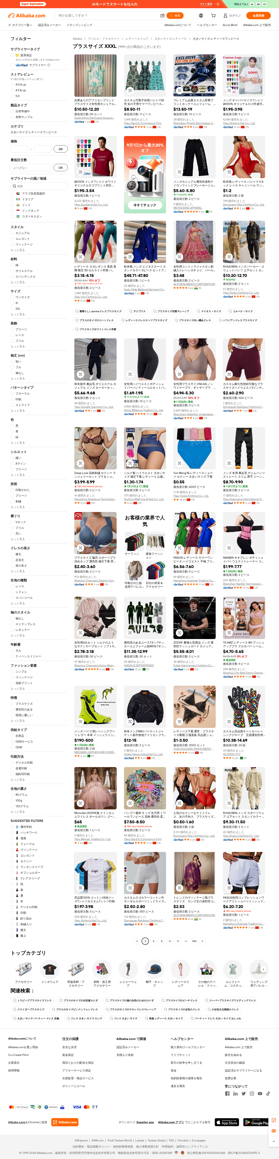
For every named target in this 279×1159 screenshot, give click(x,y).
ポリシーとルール (73, 1086)
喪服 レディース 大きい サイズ (166, 1018)
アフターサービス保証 (76, 1070)
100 (194, 941)
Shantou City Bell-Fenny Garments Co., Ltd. (244, 672)
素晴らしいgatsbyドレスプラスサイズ (100, 311)
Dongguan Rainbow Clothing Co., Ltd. (244, 406)
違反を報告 (178, 1086)
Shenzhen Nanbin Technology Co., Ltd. (244, 583)
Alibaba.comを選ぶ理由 (23, 1047)
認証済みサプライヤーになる (243, 1070)
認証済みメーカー (127, 1047)
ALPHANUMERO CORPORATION (194, 284)
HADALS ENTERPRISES (139, 665)
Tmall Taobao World (119, 1140)
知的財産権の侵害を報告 (186, 1078)
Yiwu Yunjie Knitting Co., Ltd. (191, 495)
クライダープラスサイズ (30, 1009)
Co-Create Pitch (18, 1055)
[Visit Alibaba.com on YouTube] (260, 1093)
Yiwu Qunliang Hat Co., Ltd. (91, 204)
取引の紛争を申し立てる (186, 1062)
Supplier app (145, 1122)
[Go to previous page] (137, 941)
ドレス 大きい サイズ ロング (86, 1018)
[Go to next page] (202, 941)
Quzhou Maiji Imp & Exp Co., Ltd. (144, 499)
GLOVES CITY (231, 754)
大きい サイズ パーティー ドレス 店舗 (38, 1018)
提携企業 (230, 1078)
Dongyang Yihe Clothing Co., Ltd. (243, 204)
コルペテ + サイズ (243, 311)
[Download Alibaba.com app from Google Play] (257, 1122)
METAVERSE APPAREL (187, 207)
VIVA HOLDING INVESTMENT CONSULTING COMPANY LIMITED (194, 749)
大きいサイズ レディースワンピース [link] (216, 38)
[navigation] (39, 490)
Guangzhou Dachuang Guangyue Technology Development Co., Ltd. (95, 117)
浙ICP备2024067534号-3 (244, 1152)
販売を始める (233, 1055)
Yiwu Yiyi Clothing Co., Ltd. (90, 296)
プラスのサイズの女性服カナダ (81, 1000)
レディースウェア (137, 38)
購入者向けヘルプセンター (188, 1047)
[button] (162, 15)
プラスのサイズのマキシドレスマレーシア (133, 1009)
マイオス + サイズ (211, 311)
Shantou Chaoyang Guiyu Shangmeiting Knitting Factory (95, 665)
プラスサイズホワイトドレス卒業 (97, 329)
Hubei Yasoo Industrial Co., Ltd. (143, 754)
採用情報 (14, 1070)
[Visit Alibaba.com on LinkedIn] (235, 1093)
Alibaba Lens (16, 1122)
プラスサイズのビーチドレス (182, 1000)
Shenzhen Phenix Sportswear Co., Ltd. (194, 123)
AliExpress (81, 1140)
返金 (173, 1070)
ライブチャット (181, 1055)
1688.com (97, 1140)
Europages (199, 1140)
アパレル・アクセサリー (103, 38)
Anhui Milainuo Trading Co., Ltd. (143, 410)
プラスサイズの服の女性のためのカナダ (132, 1000)
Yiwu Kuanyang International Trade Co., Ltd (244, 499)
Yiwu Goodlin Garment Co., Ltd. (93, 406)
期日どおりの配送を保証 (78, 1062)
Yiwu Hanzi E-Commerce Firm (143, 123)
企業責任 (14, 1062)
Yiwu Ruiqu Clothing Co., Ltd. (241, 292)
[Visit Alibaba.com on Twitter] (243, 1093)
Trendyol (183, 1140)
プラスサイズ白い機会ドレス (195, 320)
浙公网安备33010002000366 (206, 1152)
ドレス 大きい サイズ (125, 1018)
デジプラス (139, 311)
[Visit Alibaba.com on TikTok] (268, 1093)
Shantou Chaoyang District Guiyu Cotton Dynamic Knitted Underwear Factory (95, 580)
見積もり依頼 (125, 1055)
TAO (171, 1140)
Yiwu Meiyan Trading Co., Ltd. (92, 839)
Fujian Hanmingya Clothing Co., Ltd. (194, 665)
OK (61, 149)
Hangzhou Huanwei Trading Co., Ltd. (194, 580)
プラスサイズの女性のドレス (184, 1009)
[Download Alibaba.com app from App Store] (227, 1122)
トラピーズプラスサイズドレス (34, 1000)
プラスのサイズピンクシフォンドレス (77, 1009)
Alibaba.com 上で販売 (238, 1047)
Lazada (139, 1140)
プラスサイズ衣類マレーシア (173, 311)
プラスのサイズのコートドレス (96, 320)
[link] (273, 1120)
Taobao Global (156, 1140)
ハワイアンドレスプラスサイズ (240, 320)
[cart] (214, 16)
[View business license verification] (176, 1153)
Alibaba (77, 38)
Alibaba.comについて (22, 1038)
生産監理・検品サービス (78, 1078)
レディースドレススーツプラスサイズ (146, 320)
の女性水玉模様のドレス (225, 1009)
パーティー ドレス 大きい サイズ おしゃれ (218, 1018)
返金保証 (68, 1055)
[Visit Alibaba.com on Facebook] (227, 1093)
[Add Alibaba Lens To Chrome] (64, 1122)
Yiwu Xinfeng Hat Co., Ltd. (239, 123)
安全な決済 (69, 1047)
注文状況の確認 (235, 1062)
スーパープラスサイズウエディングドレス (232, 1000)
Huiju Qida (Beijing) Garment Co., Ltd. (145, 289)
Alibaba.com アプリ (171, 1122)
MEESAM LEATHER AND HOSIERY (95, 752)
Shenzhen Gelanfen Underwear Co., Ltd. (194, 414)
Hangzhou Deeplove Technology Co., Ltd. (95, 499)
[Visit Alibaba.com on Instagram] (251, 1093)
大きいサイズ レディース (171, 38)
